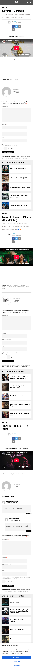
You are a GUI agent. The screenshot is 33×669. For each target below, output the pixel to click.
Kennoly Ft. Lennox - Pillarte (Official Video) (13, 286)
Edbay (14, 233)
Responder (29, 513)
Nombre (4, 124)
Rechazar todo (16, 665)
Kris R (21, 474)
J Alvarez (15, 79)
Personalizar (16, 661)
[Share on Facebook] (13, 26)
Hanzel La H (16, 474)
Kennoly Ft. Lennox (19, 285)
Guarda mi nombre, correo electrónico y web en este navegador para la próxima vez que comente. (16, 145)
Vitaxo (14, 21)
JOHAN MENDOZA (12, 501)
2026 (11, 474)
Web (3, 137)
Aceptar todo (16, 657)
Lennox (27, 286)
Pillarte (3, 288)
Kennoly (12, 285)
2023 (11, 79)
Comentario (5, 106)
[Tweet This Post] (16, 26)
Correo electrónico (7, 131)
